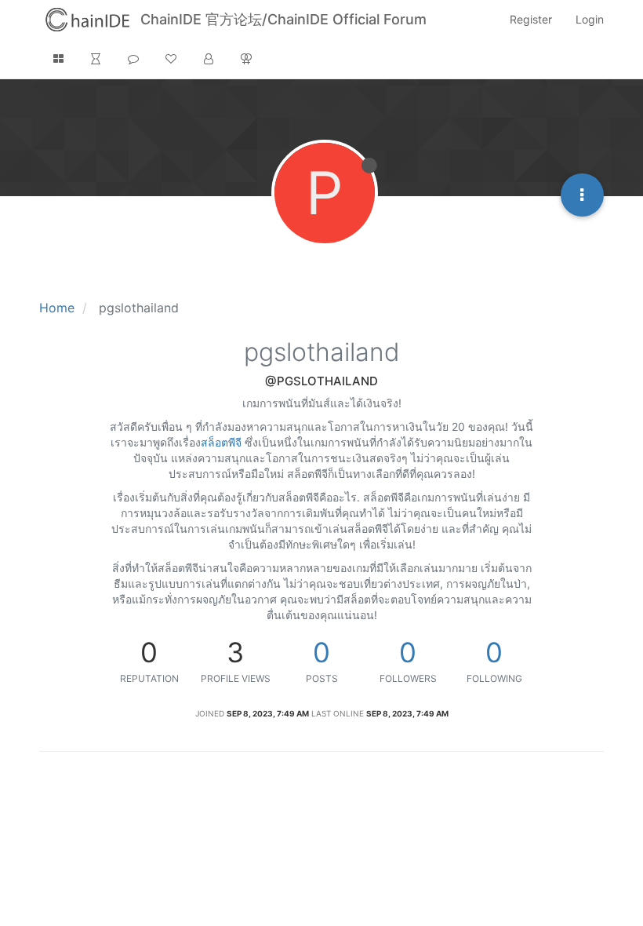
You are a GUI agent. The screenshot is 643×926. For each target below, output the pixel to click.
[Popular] (171, 58)
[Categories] (58, 58)
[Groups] (246, 58)
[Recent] (95, 58)
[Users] (208, 58)
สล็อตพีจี (221, 442)
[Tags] (133, 58)
